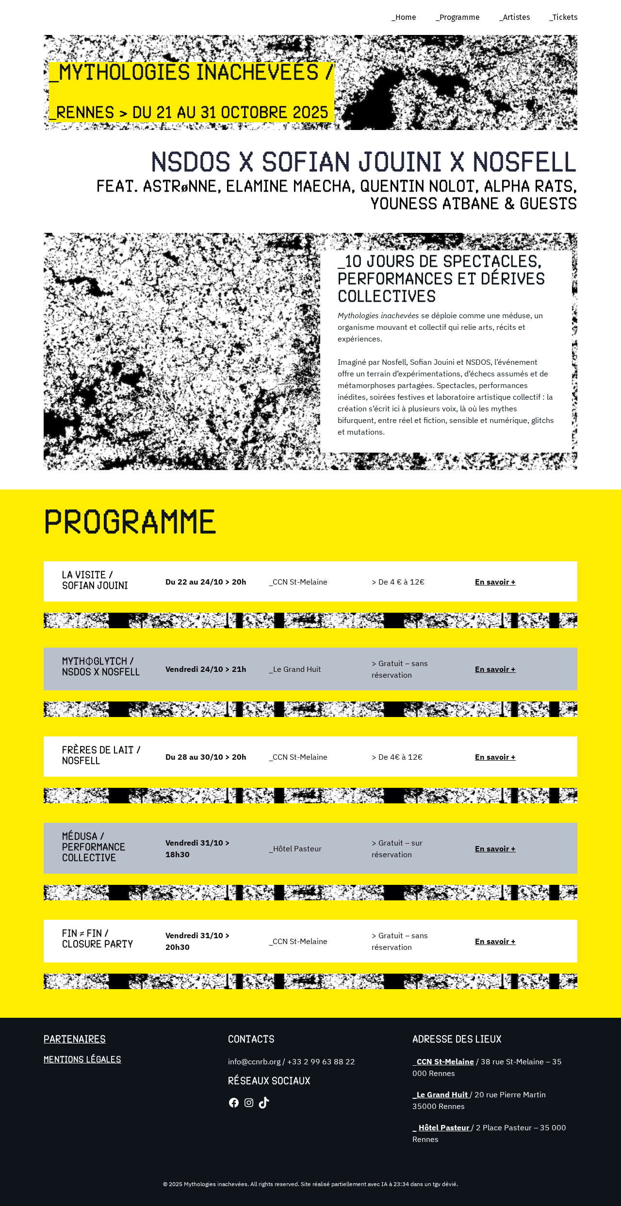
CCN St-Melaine (445, 1061)
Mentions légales (82, 1060)
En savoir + (495, 582)
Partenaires (75, 1040)
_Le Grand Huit (441, 1094)
